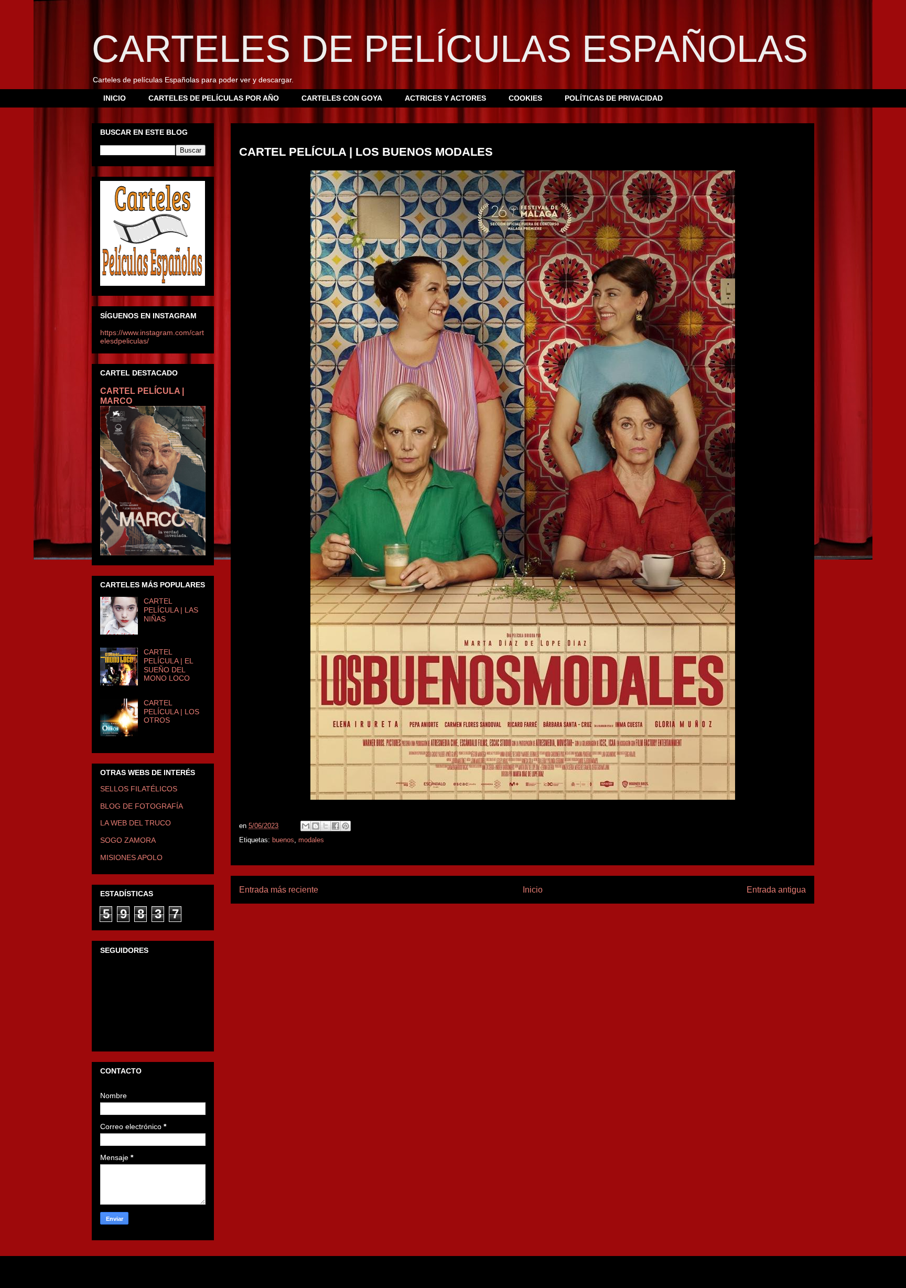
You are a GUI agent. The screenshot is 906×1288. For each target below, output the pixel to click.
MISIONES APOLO (131, 857)
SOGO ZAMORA (128, 840)
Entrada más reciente (278, 889)
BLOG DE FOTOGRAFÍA (141, 806)
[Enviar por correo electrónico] (305, 826)
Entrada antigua (776, 889)
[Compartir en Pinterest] (345, 826)
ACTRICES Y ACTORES (445, 98)
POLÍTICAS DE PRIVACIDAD (614, 98)
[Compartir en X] (325, 826)
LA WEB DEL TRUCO (135, 823)
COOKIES (525, 98)
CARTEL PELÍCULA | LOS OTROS (171, 712)
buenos (283, 840)
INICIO (114, 98)
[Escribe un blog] (315, 826)
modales (311, 840)
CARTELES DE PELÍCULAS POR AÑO (213, 98)
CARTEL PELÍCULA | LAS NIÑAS (171, 610)
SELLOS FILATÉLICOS (138, 789)
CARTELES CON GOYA (341, 98)
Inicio (533, 889)
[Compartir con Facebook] (335, 826)
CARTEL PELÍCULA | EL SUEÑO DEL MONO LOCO (168, 665)
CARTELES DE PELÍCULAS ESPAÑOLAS (450, 49)
